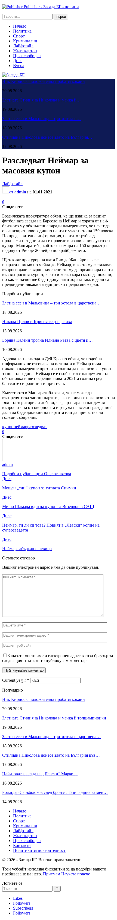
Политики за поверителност (39, 850)
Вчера (18, 65)
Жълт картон (25, 50)
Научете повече (75, 874)
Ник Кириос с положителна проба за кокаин (43, 81)
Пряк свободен (27, 55)
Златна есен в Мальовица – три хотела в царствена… (51, 303)
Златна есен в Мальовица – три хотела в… (41, 118)
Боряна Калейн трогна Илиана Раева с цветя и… (47, 340)
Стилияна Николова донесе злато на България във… (51, 755)
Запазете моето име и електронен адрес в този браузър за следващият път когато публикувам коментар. (57, 658)
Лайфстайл (23, 45)
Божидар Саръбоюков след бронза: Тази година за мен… (55, 792)
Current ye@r (15, 680)
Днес (17, 60)
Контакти (22, 845)
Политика (22, 31)
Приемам (51, 874)
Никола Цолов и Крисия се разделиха (37, 321)
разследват (37, 426)
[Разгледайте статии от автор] (13, 459)
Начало (19, 26)
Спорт (19, 36)
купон (8, 426)
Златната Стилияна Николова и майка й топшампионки (54, 718)
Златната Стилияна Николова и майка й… (41, 100)
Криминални (25, 41)
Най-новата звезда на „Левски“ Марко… (40, 773)
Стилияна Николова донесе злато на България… (47, 137)
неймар (20, 426)
